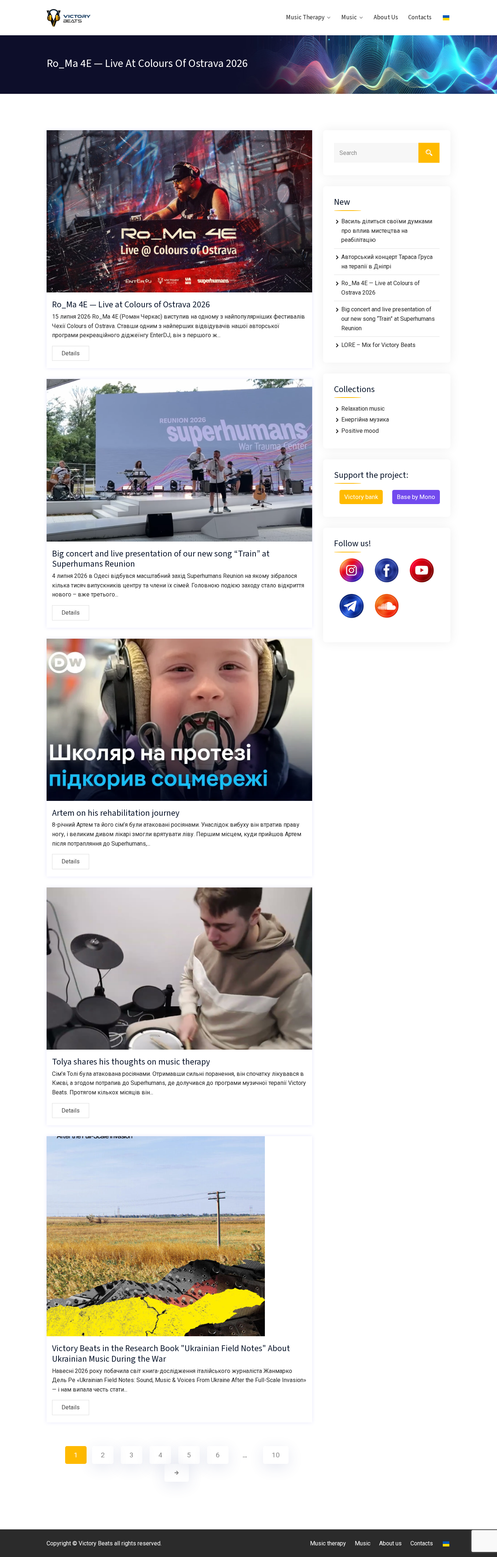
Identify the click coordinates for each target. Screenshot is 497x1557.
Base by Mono (416, 496)
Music (349, 17)
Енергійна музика (365, 419)
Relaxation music (363, 408)
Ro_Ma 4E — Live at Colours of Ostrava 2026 (131, 304)
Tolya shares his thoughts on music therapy (131, 1061)
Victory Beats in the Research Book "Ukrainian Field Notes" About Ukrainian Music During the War (171, 1353)
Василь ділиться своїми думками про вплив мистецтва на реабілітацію (386, 230)
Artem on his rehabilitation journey (115, 813)
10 (276, 1455)
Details (70, 353)
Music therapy (305, 17)
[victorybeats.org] (93, 18)
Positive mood (360, 430)
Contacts (420, 17)
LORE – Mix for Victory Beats (378, 345)
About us (386, 17)
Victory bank (361, 496)
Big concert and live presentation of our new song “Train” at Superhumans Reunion (161, 559)
